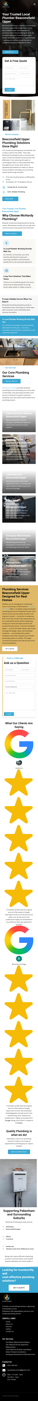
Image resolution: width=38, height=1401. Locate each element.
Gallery (8, 1329)
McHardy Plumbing (9, 388)
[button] (35, 4)
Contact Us (10, 1331)
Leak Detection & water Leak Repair (18, 1349)
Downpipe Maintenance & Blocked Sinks (20, 1354)
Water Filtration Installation (16, 1352)
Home (8, 1322)
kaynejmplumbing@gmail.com (18, 1370)
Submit (10, 90)
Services (9, 1326)
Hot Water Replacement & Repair (18, 1342)
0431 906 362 (12, 1365)
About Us (9, 1324)
